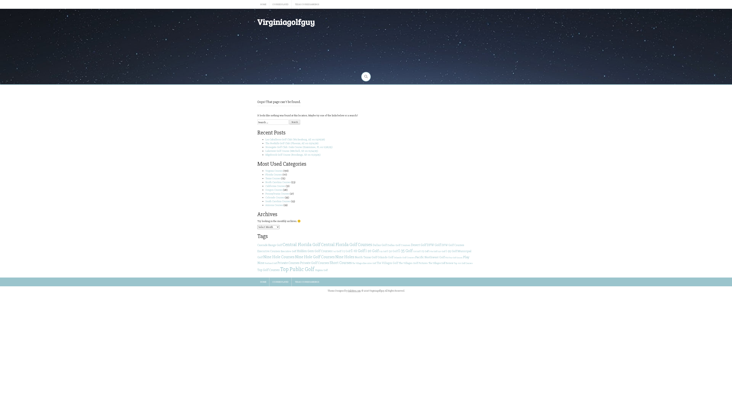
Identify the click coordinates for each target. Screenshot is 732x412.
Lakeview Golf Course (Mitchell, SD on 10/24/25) (291, 151)
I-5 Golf (346, 251)
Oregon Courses (274, 190)
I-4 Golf (336, 251)
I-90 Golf (441, 251)
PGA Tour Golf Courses (453, 257)
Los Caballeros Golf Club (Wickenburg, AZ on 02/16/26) (295, 139)
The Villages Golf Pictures (413, 263)
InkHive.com (354, 290)
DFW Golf (434, 245)
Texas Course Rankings (307, 4)
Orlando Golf (385, 257)
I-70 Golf (416, 251)
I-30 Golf (392, 251)
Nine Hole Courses (279, 256)
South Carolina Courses (277, 201)
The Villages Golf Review (440, 263)
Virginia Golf (321, 270)
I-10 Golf (358, 250)
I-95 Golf (451, 251)
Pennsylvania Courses (277, 193)
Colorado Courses (274, 197)
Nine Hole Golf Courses (315, 257)
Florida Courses (273, 174)
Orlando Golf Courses (404, 257)
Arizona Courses (274, 205)
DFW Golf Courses (452, 245)
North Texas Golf (366, 257)
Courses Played (280, 4)
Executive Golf (288, 251)
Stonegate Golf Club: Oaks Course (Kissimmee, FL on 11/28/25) (299, 147)
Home (263, 4)
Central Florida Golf (301, 244)
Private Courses (288, 263)
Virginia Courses (274, 170)
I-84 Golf (433, 251)
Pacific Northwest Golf (430, 257)
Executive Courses (268, 251)
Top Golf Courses (268, 270)
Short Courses (341, 262)
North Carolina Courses (278, 182)
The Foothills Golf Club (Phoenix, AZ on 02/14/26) (292, 143)
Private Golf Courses (314, 263)
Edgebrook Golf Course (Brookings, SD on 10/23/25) (293, 154)
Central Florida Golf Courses (346, 244)
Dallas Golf (380, 245)
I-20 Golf (372, 251)
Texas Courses (272, 178)
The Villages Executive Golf (364, 263)
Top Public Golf (297, 269)
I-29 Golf (383, 251)
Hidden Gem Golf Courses (314, 251)
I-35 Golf (405, 251)
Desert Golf (418, 245)
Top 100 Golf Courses (463, 263)
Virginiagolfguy (286, 21)
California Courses (275, 186)
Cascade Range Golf (269, 245)
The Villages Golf (387, 263)
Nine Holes (344, 256)
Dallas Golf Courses (398, 245)
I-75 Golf (424, 251)
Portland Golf (271, 263)
